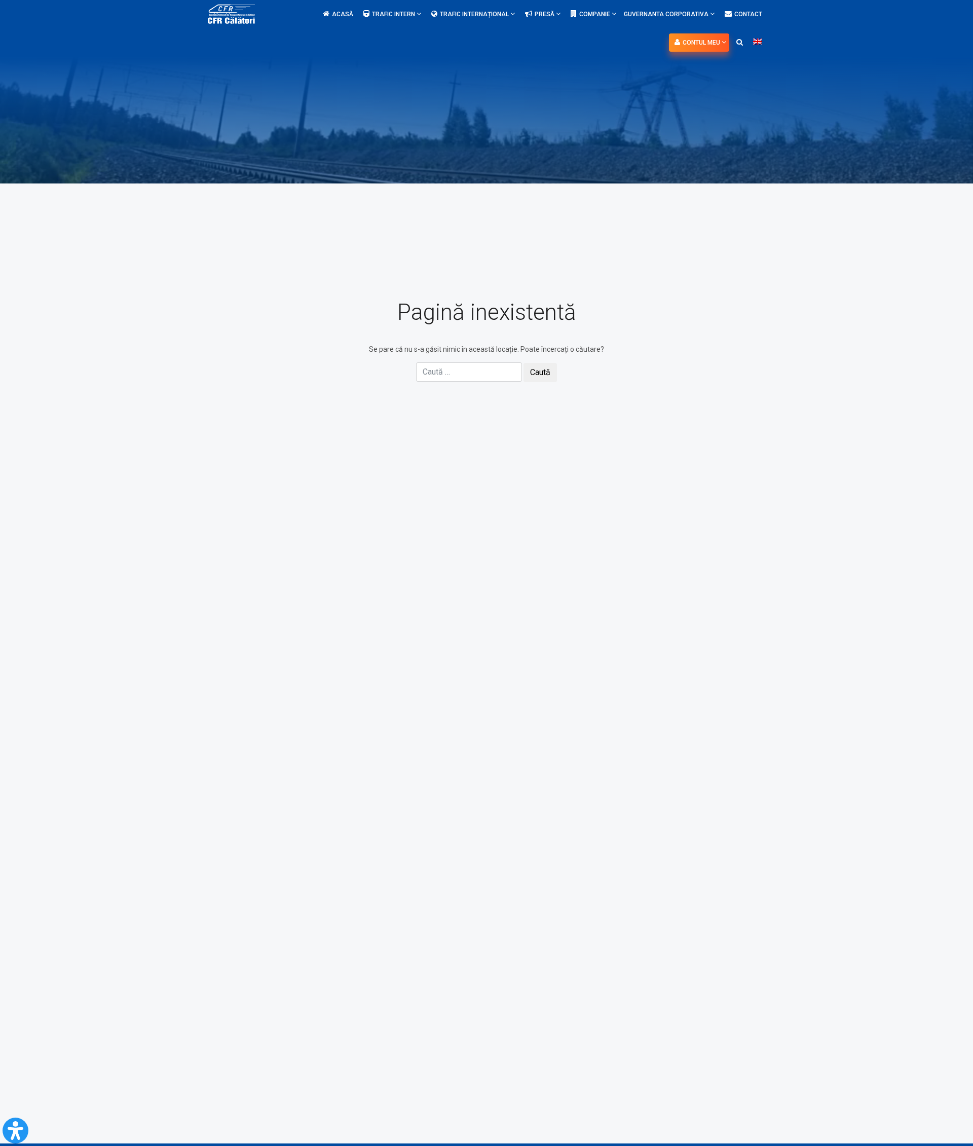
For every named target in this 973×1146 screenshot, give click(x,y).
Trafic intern (394, 14)
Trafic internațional (475, 14)
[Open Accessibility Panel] (15, 1130)
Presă (545, 14)
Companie (595, 14)
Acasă (342, 14)
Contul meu (702, 42)
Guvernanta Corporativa (667, 14)
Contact (748, 14)
